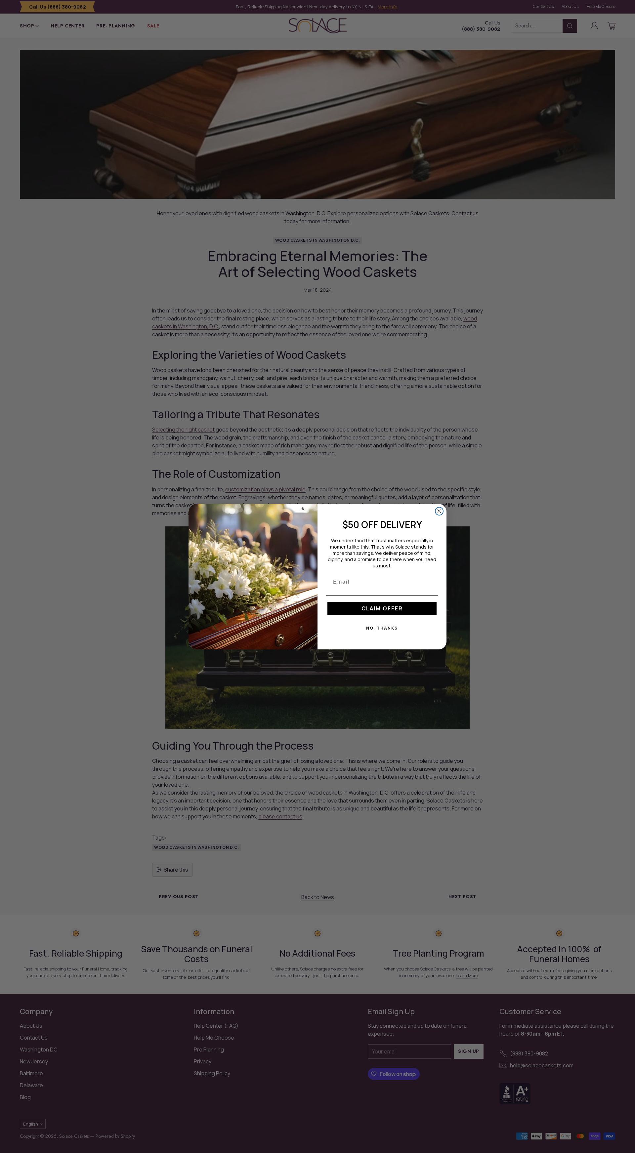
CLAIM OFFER (382, 608)
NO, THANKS (382, 628)
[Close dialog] (439, 511)
